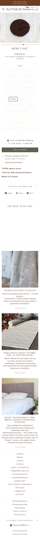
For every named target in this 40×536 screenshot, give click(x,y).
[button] (32, 7)
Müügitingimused (20, 501)
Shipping (20, 56)
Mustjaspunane (13, 81)
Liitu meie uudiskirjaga (19, 520)
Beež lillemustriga (20, 122)
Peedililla (30, 87)
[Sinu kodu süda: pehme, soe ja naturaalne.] (20, 331)
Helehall (24, 110)
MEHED (20, 457)
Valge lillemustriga (13, 128)
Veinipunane (26, 75)
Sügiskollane (14, 70)
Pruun (13, 99)
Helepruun (24, 99)
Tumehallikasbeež (15, 105)
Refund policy (20, 515)
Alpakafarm (18, 9)
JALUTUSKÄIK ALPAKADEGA (20, 484)
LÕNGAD (20, 464)
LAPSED (20, 461)
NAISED (20, 454)
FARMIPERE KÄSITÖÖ (20, 471)
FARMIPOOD (20, 491)
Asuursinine (28, 93)
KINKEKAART (20, 481)
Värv (20, 66)
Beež (30, 105)
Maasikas (28, 70)
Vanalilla (18, 87)
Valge (26, 116)
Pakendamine (20, 508)
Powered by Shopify (20, 534)
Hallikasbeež (10, 110)
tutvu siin (20, 447)
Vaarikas (12, 75)
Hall (34, 110)
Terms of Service (20, 511)
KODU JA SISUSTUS (20, 467)
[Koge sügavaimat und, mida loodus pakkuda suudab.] (20, 396)
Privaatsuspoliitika (20, 504)
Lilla (8, 87)
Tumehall (15, 116)
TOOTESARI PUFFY (20, 474)
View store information (13, 162)
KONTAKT (20, 494)
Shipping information (20, 186)
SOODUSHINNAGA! (20, 478)
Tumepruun (31, 128)
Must (20, 134)
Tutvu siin (20, 308)
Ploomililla (29, 81)
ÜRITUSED (20, 488)
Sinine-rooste (12, 93)
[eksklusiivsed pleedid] (20, 269)
